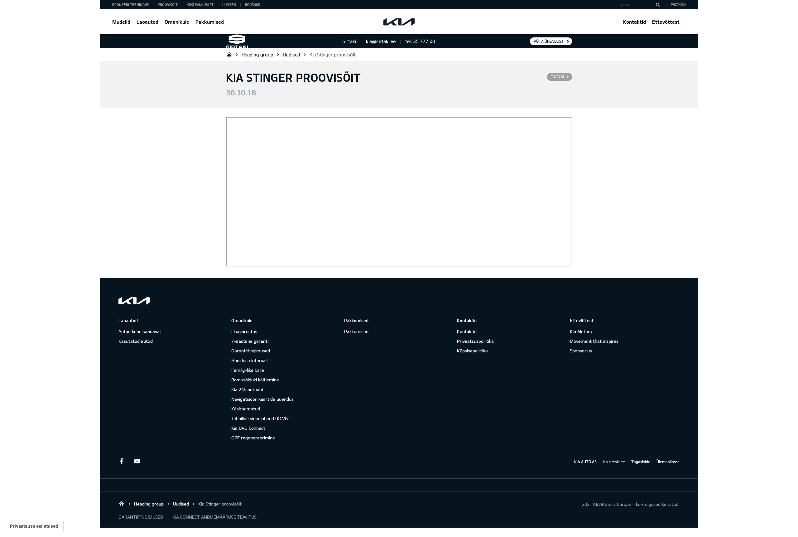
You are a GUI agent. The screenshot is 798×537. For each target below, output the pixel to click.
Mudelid (121, 22)
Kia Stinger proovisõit (333, 54)
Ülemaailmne (668, 461)
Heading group (257, 54)
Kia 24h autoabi (247, 389)
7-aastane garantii (250, 341)
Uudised (229, 4)
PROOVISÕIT (168, 4)
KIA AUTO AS (585, 461)
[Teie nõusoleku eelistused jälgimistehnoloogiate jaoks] (34, 526)
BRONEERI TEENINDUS (130, 4)
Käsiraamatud (245, 408)
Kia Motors (581, 331)
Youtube (137, 461)
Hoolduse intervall (249, 360)
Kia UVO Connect (248, 428)
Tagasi (557, 77)
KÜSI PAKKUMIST (200, 4)
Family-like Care (247, 370)
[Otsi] (658, 4)
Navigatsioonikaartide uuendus (262, 399)
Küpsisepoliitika (472, 350)
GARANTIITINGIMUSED (140, 517)
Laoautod (147, 22)
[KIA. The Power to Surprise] (134, 301)
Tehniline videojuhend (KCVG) (260, 418)
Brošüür (252, 4)
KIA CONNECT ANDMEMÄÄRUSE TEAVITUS (214, 517)
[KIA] (399, 21)
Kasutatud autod (135, 341)
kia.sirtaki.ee (614, 461)
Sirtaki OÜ (229, 54)
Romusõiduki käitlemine (255, 379)
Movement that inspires (594, 341)
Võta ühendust (549, 41)
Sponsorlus (581, 350)
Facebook (121, 461)
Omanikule (177, 22)
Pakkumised (209, 22)
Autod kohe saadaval (139, 331)
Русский (678, 4)
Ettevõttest (666, 22)
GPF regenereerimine (253, 437)
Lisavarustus (244, 331)
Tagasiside (640, 461)
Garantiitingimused (250, 350)
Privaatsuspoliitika (475, 341)
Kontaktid (634, 22)
